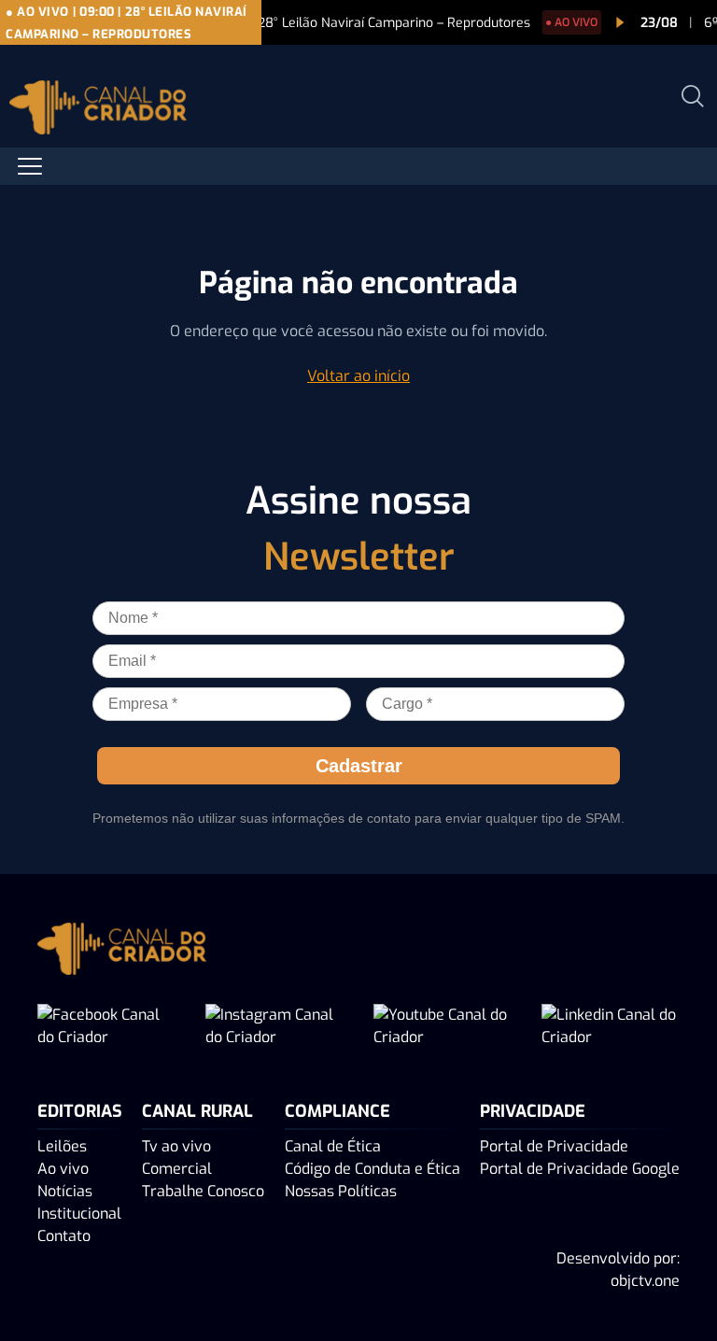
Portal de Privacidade (554, 1146)
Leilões (62, 1146)
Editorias (79, 1111)
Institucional (79, 1213)
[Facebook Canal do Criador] (106, 1026)
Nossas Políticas (341, 1191)
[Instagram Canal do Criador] (274, 1026)
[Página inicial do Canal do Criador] (98, 110)
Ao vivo (63, 1169)
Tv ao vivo (176, 1146)
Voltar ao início (358, 376)
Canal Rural (197, 1111)
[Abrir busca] (693, 96)
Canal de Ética (333, 1146)
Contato (64, 1236)
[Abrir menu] (29, 166)
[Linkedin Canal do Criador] (610, 1026)
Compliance (337, 1111)
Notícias (64, 1191)
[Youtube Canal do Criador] (442, 1026)
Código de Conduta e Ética (372, 1169)
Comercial (177, 1169)
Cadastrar (359, 765)
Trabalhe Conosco (203, 1191)
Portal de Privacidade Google (580, 1169)
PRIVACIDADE (532, 1111)
